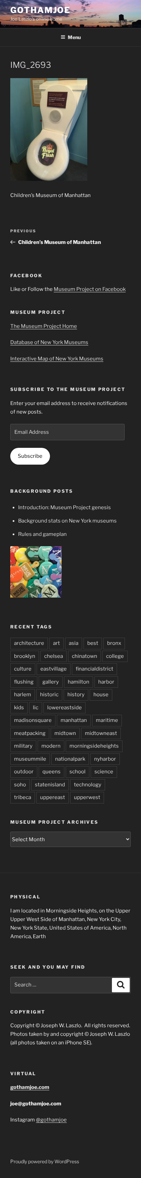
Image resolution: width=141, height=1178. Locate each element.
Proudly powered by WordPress (44, 1161)
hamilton (78, 682)
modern (51, 746)
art (56, 643)
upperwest (87, 797)
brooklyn (24, 656)
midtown (65, 733)
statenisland (50, 785)
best (92, 643)
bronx (114, 643)
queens (51, 772)
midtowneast (101, 733)
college (115, 656)
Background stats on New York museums (67, 521)
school (77, 772)
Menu (74, 37)
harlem (22, 694)
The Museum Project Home (43, 326)
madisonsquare (33, 720)
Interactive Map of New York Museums (56, 359)
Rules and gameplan (42, 534)
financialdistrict (94, 669)
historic (49, 694)
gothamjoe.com (29, 1087)
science (103, 772)
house (100, 694)
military (23, 746)
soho (20, 785)
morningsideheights (94, 746)
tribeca (22, 797)
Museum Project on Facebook (90, 289)
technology (87, 785)
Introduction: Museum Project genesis (64, 507)
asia (73, 643)
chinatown (84, 656)
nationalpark (70, 759)
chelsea (53, 656)
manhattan (74, 720)
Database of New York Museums (49, 342)
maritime (107, 720)
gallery (50, 682)
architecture (29, 643)
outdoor (24, 772)
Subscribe (30, 456)
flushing (24, 682)
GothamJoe (40, 10)
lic (35, 707)
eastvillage (53, 669)
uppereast (52, 797)
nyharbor (105, 759)
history (76, 694)
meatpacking (30, 733)
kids (19, 707)
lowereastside (64, 707)
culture (22, 669)
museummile (30, 759)
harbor (106, 682)
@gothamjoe (51, 1120)
